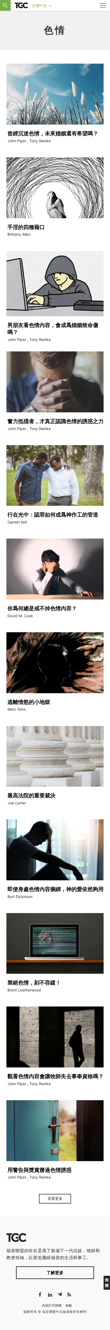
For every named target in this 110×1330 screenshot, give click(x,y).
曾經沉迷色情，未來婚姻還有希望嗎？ (52, 133)
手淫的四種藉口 (26, 227)
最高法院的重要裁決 (31, 795)
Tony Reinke (40, 141)
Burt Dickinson (20, 896)
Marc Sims (16, 709)
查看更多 (55, 1198)
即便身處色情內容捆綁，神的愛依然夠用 (55, 889)
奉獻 (68, 1305)
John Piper (16, 141)
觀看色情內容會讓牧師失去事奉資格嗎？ (55, 1076)
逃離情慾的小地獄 (28, 702)
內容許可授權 (52, 1305)
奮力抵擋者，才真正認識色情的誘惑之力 (55, 421)
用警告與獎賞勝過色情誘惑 (39, 1170)
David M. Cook (20, 615)
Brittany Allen (18, 234)
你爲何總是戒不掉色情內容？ (42, 608)
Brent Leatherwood (24, 990)
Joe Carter (16, 803)
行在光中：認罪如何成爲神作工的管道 (52, 515)
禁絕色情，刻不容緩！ (34, 983)
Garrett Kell (17, 522)
